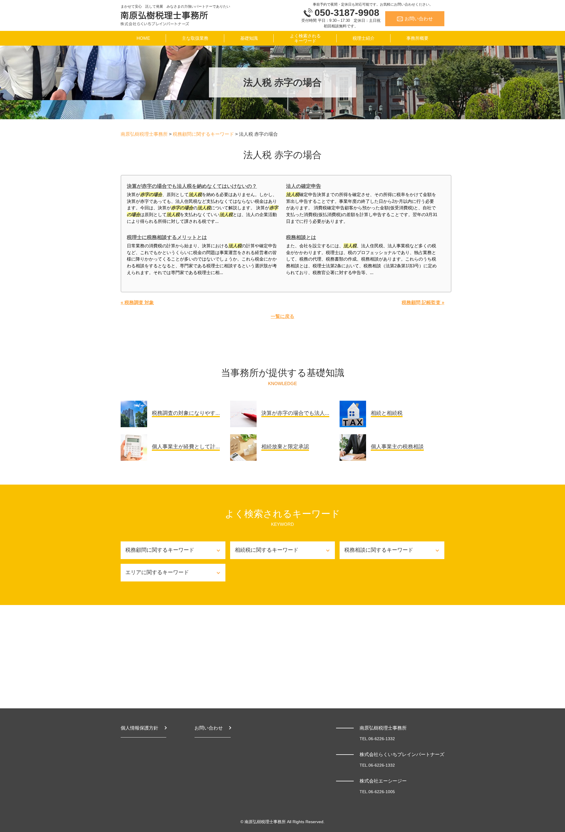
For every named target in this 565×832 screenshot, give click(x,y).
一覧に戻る (282, 316)
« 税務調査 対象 (137, 302)
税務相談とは (301, 237)
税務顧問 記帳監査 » (423, 302)
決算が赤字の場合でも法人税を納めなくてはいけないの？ (192, 186)
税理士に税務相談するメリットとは (167, 237)
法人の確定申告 (303, 186)
